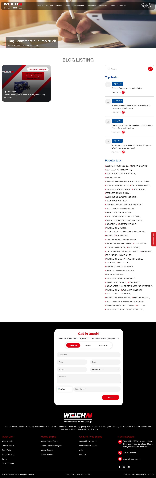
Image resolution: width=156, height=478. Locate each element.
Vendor (88, 345)
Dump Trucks (138, 189)
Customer (103, 345)
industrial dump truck (116, 201)
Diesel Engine (139, 243)
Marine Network (8, 454)
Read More (116, 92)
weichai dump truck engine (118, 212)
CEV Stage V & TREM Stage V (118, 189)
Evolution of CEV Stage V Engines (121, 197)
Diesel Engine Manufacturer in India (122, 216)
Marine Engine (112, 290)
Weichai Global (8, 446)
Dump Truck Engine (127, 224)
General (73, 345)
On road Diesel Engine (88, 441)
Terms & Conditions (84, 474)
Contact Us (122, 6)
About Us (40, 6)
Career (112, 6)
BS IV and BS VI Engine (115, 247)
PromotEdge (149, 474)
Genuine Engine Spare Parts (118, 243)
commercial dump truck (117, 185)
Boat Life (140, 305)
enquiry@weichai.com (131, 459)
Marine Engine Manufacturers (120, 305)
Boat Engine (133, 247)
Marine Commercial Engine (118, 298)
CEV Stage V (123, 263)
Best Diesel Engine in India (117, 193)
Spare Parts (134, 282)
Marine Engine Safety (115, 259)
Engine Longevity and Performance (122, 251)
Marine (67, 6)
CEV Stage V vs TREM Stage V (118, 170)
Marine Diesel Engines (115, 282)
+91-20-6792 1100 (129, 453)
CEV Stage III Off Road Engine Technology (124, 301)
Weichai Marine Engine (132, 290)
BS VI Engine (111, 255)
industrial (110, 224)
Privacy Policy (70, 474)
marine (109, 236)
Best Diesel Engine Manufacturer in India (124, 205)
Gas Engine (146, 251)
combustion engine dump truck (120, 174)
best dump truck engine (116, 166)
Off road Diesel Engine (88, 446)
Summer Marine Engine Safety (119, 267)
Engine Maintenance (140, 185)
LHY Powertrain (78, 6)
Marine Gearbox (47, 454)
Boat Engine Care (140, 298)
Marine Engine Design (115, 228)
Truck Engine (121, 236)
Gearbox (82, 454)
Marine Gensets (47, 450)
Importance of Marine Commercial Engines (125, 232)
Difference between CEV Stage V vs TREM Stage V (127, 181)
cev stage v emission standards (120, 278)
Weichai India (7, 441)
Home (10, 45)
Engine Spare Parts (114, 274)
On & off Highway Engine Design (120, 239)
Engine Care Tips (113, 178)
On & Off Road (8, 463)
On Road (49, 6)
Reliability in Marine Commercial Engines (124, 220)
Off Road (59, 6)
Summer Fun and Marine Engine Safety (127, 88)
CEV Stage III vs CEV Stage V (117, 294)
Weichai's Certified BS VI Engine (119, 270)
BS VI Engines (125, 255)
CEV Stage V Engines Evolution (119, 208)
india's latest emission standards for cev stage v (128, 286)
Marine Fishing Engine (49, 441)
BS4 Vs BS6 (110, 263)
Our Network (91, 6)
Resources (103, 6)
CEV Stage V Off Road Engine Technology (124, 309)
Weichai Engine (134, 259)
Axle (81, 450)
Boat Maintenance (139, 166)
